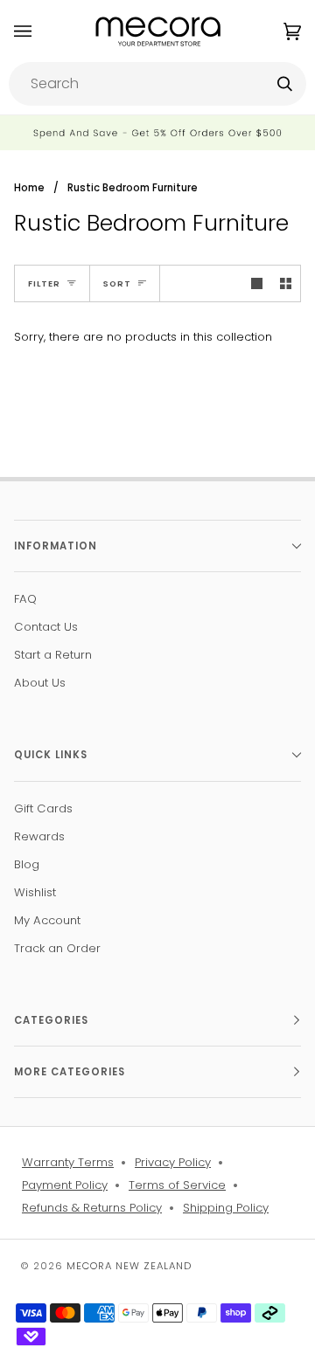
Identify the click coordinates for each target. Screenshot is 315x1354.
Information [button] (55, 546)
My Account (47, 920)
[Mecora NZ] (157, 31)
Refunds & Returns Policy (92, 1207)
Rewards (39, 836)
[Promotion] (157, 132)
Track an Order (57, 948)
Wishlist (35, 892)
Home (29, 188)
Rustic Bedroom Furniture (132, 188)
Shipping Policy (226, 1207)
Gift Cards (43, 808)
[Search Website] (284, 84)
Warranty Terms (68, 1162)
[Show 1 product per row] (256, 283)
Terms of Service (177, 1185)
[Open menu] (40, 31)
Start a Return (53, 654)
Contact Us (46, 626)
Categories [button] (51, 1020)
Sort (117, 283)
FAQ (25, 599)
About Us (40, 682)
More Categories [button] (69, 1072)
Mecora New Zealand (129, 1266)
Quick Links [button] (51, 755)
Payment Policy (65, 1185)
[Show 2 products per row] (285, 283)
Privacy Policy (173, 1162)
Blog (26, 864)
